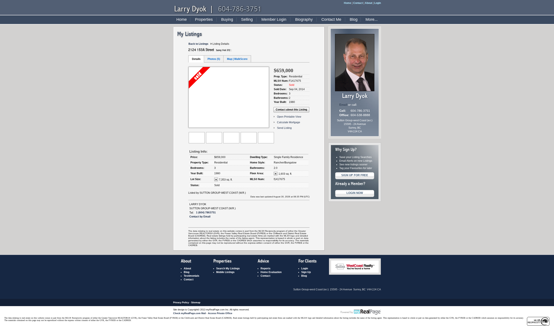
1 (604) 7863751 (206, 212)
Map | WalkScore (237, 59)
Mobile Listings (225, 272)
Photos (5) (214, 59)
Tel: (191, 212)
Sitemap (195, 302)
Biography (304, 19)
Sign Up (306, 272)
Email (343, 104)
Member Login (273, 19)
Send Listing (284, 127)
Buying (227, 19)
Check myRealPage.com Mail (189, 313)
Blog (354, 19)
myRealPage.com (361, 312)
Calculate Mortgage (288, 122)
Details (196, 59)
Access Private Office (220, 313)
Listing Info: (198, 151)
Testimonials (191, 275)
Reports (266, 268)
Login (377, 3)
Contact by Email (199, 216)
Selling (247, 19)
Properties (204, 19)
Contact (358, 3)
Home (347, 3)
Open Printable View (289, 116)
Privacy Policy (181, 302)
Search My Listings (228, 268)
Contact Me (331, 19)
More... (372, 19)
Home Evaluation (271, 272)
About (368, 3)
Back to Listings (198, 43)
